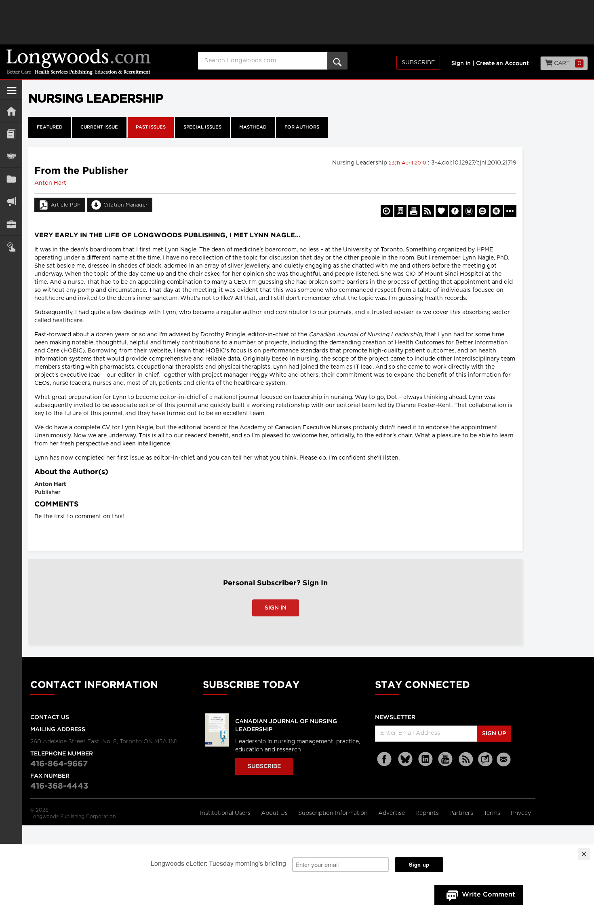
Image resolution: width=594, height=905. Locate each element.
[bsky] (405, 759)
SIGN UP (494, 733)
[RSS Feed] (466, 759)
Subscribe (418, 62)
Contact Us (49, 717)
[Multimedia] (11, 201)
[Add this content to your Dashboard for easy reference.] (442, 211)
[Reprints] (387, 211)
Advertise (392, 813)
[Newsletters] (505, 759)
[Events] (11, 156)
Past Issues (151, 127)
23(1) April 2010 (408, 162)
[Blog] (485, 764)
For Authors (301, 127)
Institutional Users (226, 813)
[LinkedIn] (425, 759)
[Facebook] (385, 759)
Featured (50, 127)
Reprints (427, 813)
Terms (493, 813)
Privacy (521, 813)
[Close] (584, 854)
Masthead (253, 127)
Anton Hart (50, 183)
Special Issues (202, 127)
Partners (462, 813)
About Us (275, 813)
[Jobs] (11, 224)
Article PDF (66, 205)
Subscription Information (333, 813)
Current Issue (99, 127)
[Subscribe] (11, 247)
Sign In (275, 607)
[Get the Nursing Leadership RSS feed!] (428, 211)
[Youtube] (446, 759)
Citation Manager (125, 205)
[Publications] (11, 179)
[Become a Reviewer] (400, 211)
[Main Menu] (12, 93)
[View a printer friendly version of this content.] (414, 211)
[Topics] (11, 133)
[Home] (11, 111)
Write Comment (488, 895)
